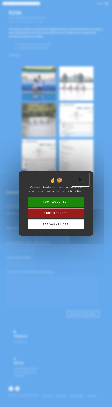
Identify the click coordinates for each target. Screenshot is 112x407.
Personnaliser (56, 224)
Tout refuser (56, 213)
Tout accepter (56, 202)
